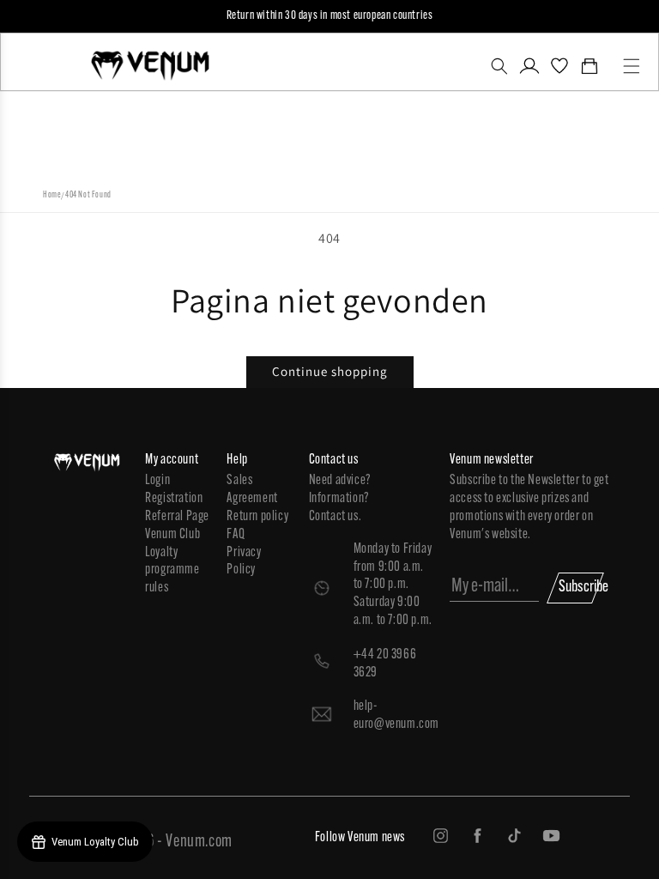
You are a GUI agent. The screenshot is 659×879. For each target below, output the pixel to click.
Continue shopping (330, 371)
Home (52, 195)
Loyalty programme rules (172, 571)
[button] (500, 66)
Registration (174, 499)
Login (157, 481)
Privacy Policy (244, 562)
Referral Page (177, 517)
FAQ (236, 535)
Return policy (257, 517)
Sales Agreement (252, 490)
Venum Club (172, 535)
